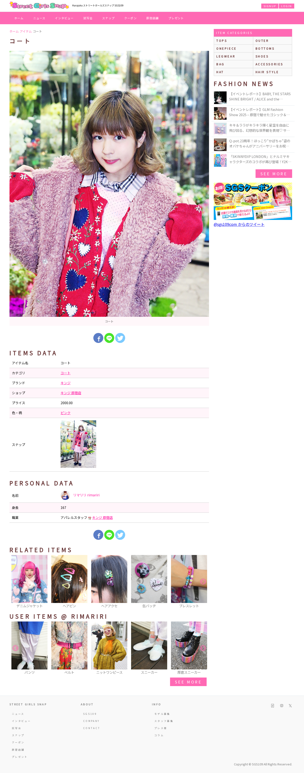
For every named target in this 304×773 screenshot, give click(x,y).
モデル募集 (162, 714)
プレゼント (176, 18)
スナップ (108, 18)
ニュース (39, 18)
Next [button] (203, 581)
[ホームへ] (39, 5)
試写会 (88, 18)
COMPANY (91, 721)
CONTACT (91, 728)
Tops (221, 40)
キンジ (66, 382)
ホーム (19, 18)
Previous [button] (15, 581)
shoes (262, 56)
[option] (109, 188)
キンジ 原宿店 (71, 392)
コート (66, 372)
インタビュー (64, 18)
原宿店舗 (152, 18)
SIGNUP (270, 6)
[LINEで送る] (109, 338)
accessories (270, 64)
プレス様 (160, 728)
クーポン (130, 18)
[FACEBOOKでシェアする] (98, 338)
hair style (267, 72)
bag (220, 64)
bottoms (265, 48)
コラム (159, 735)
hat (220, 72)
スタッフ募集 (163, 721)
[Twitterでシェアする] (120, 338)
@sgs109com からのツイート (239, 224)
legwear (225, 56)
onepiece (226, 48)
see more (188, 682)
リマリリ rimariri (86, 495)
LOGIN (286, 6)
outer (262, 40)
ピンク (66, 412)
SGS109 (90, 714)
